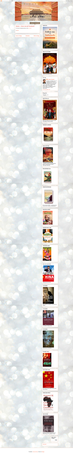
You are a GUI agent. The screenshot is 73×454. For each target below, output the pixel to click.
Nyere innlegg (19, 35)
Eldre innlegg (36, 35)
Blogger (43, 451)
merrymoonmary (35, 451)
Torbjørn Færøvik (51, 79)
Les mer (30, 28)
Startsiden (28, 35)
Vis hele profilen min (46, 89)
